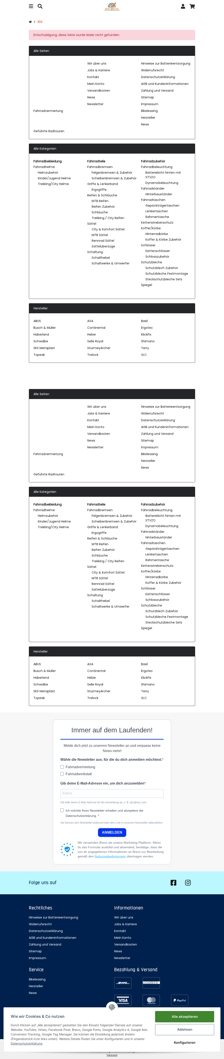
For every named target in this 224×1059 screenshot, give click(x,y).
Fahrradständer (152, 188)
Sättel (91, 223)
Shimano (148, 341)
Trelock (92, 355)
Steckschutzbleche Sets (163, 279)
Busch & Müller (44, 328)
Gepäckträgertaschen (162, 205)
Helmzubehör (48, 172)
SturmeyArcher (98, 348)
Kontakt (93, 77)
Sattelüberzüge (103, 246)
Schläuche (100, 212)
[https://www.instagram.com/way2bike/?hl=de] (188, 883)
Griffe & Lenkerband (102, 184)
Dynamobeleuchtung (161, 183)
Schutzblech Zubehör (161, 268)
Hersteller (148, 117)
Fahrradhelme (44, 167)
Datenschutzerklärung (158, 77)
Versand (112, 1055)
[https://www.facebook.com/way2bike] (173, 883)
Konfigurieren (184, 1042)
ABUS (37, 321)
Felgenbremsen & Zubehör (112, 172)
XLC (144, 355)
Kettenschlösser (157, 251)
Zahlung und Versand (157, 90)
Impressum (149, 104)
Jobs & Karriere (98, 70)
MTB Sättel (100, 235)
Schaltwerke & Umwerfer (111, 263)
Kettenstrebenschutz (157, 222)
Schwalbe (40, 341)
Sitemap (147, 97)
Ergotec (147, 328)
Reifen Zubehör (103, 206)
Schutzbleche (151, 262)
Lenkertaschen (156, 211)
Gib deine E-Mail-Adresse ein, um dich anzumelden (102, 783)
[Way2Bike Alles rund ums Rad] (112, 7)
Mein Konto (95, 84)
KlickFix (146, 334)
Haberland (41, 334)
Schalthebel (101, 257)
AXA (90, 321)
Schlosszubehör (157, 256)
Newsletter (95, 104)
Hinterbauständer (158, 194)
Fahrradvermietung (48, 111)
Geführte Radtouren (48, 131)
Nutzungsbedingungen (110, 856)
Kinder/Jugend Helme (54, 178)
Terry (145, 348)
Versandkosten (98, 90)
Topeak (39, 355)
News (91, 97)
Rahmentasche (157, 217)
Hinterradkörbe (156, 234)
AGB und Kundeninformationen (165, 84)
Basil (144, 321)
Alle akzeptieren (185, 1016)
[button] (183, 6)
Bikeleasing (149, 111)
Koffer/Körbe (151, 228)
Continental (96, 328)
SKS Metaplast (44, 348)
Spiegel (146, 285)
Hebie (91, 334)
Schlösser (148, 245)
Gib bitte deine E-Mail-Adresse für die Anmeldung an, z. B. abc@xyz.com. (103, 802)
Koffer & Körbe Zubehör (163, 239)
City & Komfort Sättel (108, 229)
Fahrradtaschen (153, 200)
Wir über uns (96, 63)
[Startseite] (30, 22)
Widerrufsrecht (152, 70)
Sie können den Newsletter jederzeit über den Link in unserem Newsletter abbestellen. (111, 822)
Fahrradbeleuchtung (156, 167)
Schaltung (95, 252)
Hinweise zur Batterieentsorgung (165, 63)
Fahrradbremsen (100, 167)
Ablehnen (184, 1029)
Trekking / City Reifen (108, 218)
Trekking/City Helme (53, 184)
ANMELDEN (112, 832)
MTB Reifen (100, 201)
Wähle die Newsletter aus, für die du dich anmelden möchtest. (111, 759)
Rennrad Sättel (103, 240)
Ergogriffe (99, 189)
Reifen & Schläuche (102, 195)
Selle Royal (95, 341)
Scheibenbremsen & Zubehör (114, 178)
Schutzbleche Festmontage (166, 273)
